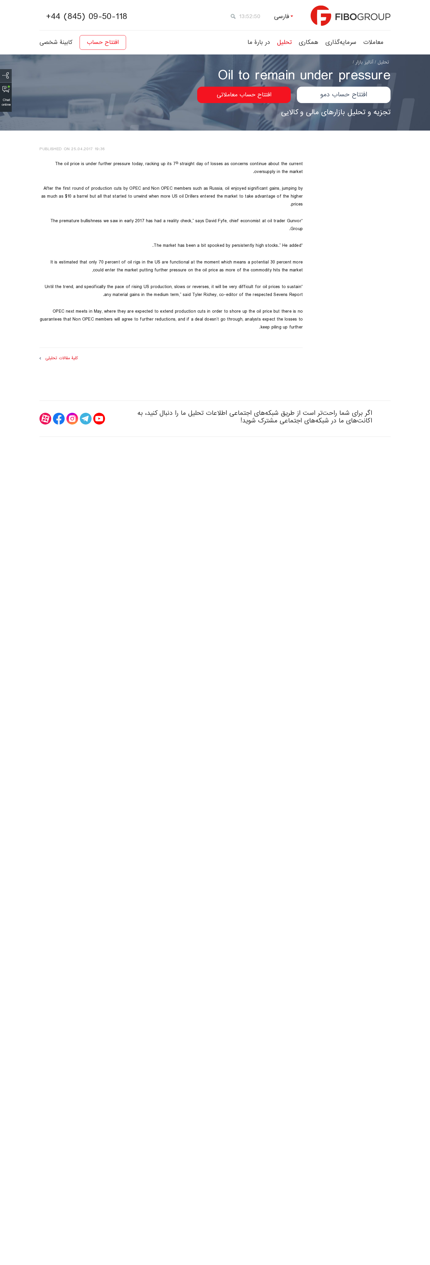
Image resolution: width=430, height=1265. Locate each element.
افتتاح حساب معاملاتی (244, 94)
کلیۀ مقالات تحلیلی (61, 358)
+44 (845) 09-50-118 (86, 16)
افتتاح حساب (103, 42)
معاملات (373, 42)
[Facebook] (59, 418)
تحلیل (284, 42)
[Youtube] (99, 418)
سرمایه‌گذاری (340, 42)
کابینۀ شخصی (56, 42)
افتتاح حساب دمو (343, 95)
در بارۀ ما (258, 42)
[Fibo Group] (351, 15)
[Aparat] (45, 418)
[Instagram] (72, 418)
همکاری (308, 42)
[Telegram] (86, 418)
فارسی (281, 16)
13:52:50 (249, 16)
